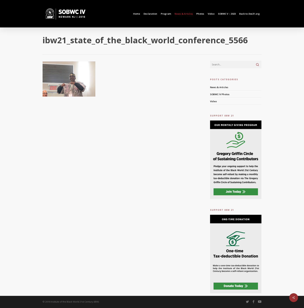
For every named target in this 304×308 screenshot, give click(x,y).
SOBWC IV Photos (220, 94)
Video (213, 101)
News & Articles (219, 87)
